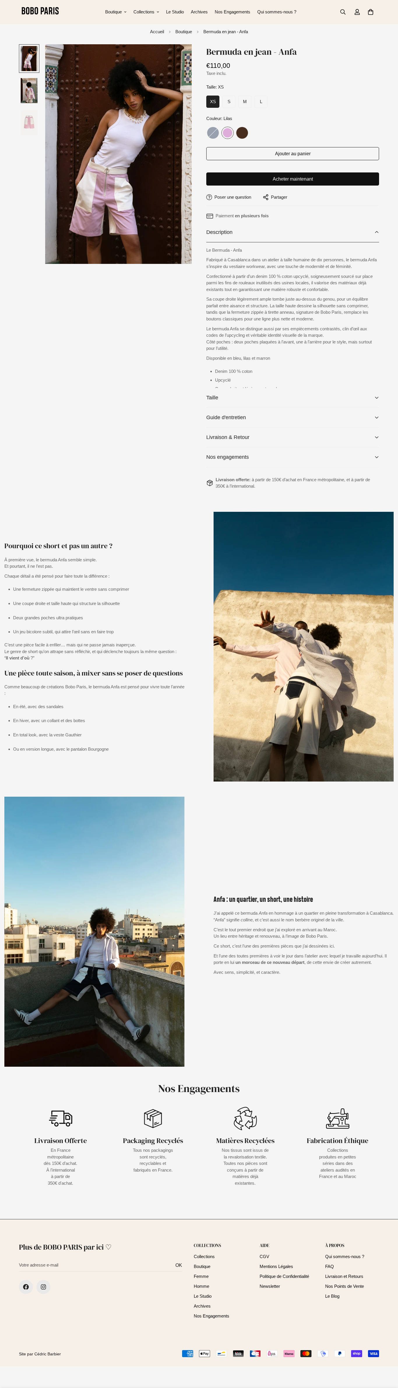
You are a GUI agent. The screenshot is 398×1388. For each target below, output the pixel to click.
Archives (199, 11)
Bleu (213, 133)
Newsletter (270, 1286)
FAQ (329, 1266)
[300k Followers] (26, 1287)
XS (213, 101)
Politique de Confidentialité (284, 1276)
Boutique (113, 11)
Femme (201, 1276)
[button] (370, 12)
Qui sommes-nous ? (276, 11)
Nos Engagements (232, 11)
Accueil (157, 31)
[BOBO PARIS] (40, 12)
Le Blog (332, 1296)
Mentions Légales (276, 1266)
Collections (143, 11)
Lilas (227, 133)
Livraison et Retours (344, 1276)
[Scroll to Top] (386, 1356)
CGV (264, 1256)
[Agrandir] (179, 56)
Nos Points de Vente (344, 1286)
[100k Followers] (43, 1287)
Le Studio (175, 11)
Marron (242, 133)
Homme (201, 1286)
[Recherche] (343, 12)
